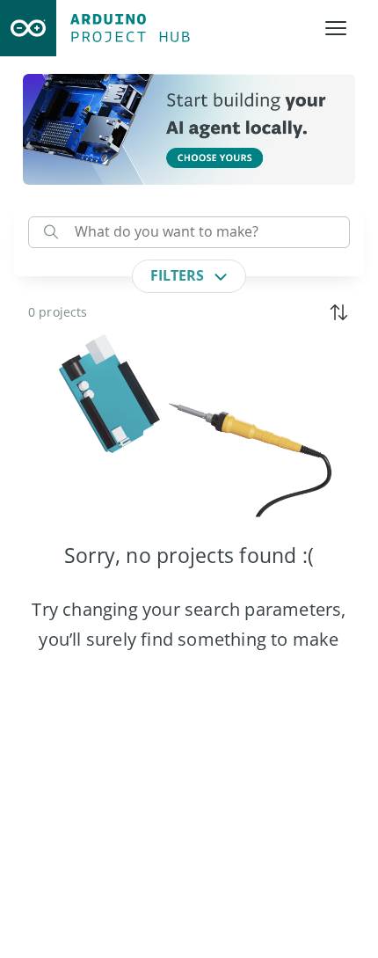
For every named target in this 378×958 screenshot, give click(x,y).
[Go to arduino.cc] (28, 28)
